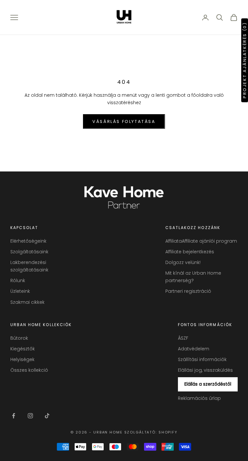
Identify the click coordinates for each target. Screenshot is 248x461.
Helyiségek (22, 359)
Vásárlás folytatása (123, 121)
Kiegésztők (22, 349)
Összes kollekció (29, 370)
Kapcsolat (24, 227)
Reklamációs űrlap (199, 398)
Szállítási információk (202, 359)
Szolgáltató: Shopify (151, 432)
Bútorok (19, 338)
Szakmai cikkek (27, 302)
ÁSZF (183, 338)
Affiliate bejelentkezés (189, 251)
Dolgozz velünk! (183, 262)
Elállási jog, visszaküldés (205, 370)
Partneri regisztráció (188, 291)
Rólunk (17, 280)
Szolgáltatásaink (29, 251)
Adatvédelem (193, 349)
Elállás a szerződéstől (207, 384)
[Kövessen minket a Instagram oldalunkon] (30, 415)
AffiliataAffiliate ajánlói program (201, 241)
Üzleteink (20, 291)
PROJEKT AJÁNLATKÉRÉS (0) (245, 60)
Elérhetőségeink (28, 241)
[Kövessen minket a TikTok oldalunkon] (47, 415)
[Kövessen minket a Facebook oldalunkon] (13, 415)
